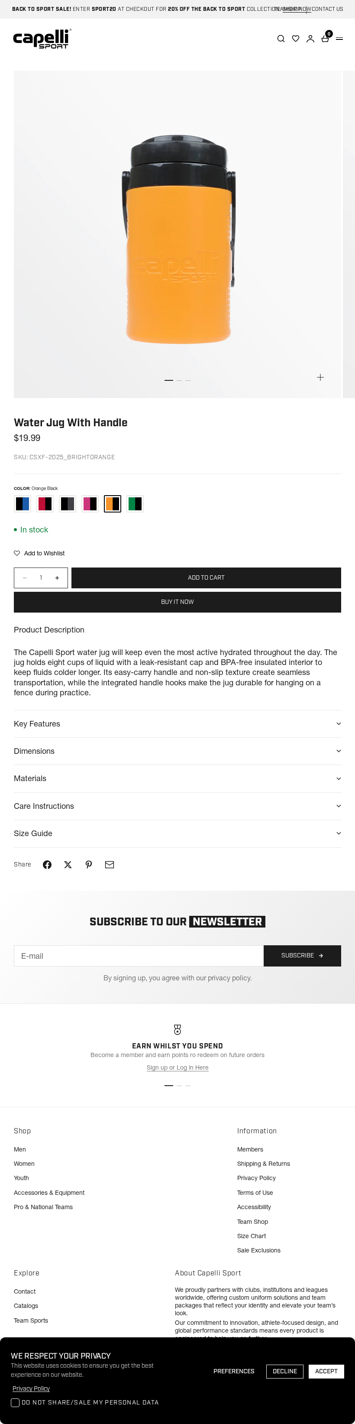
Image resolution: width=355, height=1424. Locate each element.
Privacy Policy (256, 1178)
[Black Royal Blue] (22, 504)
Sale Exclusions (259, 1250)
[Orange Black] (112, 504)
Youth (21, 1178)
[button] (39, 553)
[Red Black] (45, 504)
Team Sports (31, 1320)
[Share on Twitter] (68, 865)
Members (250, 1149)
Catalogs (26, 1306)
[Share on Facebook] (47, 865)
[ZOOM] (320, 377)
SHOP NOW (297, 9)
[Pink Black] (90, 504)
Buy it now (177, 602)
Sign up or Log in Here (178, 1067)
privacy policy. (230, 977)
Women (24, 1164)
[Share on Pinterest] (89, 865)
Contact (25, 1291)
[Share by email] (109, 865)
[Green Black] (135, 504)
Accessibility (254, 1207)
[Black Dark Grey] (67, 504)
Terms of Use (255, 1193)
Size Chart (251, 1236)
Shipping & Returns (263, 1164)
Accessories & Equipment (49, 1193)
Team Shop (252, 1222)
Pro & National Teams (43, 1207)
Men (20, 1149)
